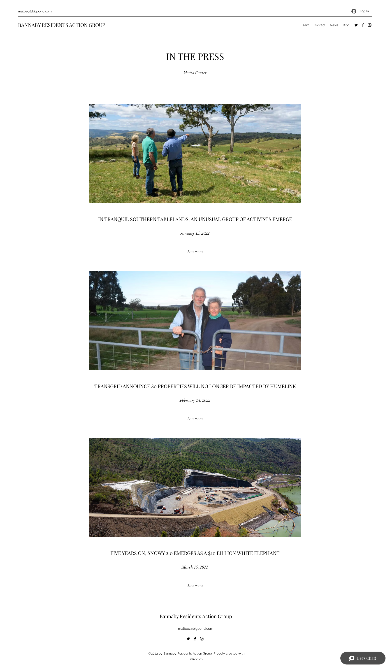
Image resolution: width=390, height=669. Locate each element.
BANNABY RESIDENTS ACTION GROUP (61, 24)
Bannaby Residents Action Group (196, 616)
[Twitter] (356, 25)
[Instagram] (369, 25)
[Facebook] (363, 25)
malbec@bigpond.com (35, 11)
